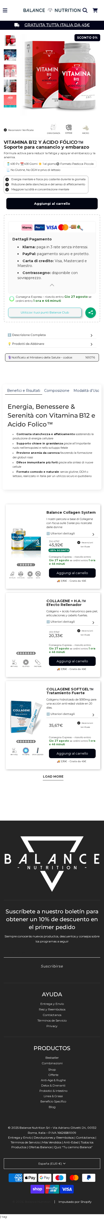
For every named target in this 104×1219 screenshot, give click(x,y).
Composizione (56, 390)
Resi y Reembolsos (52, 1009)
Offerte (53, 1075)
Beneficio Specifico (53, 1101)
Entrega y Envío (52, 1004)
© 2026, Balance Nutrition (31, 1202)
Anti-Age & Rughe (53, 1080)
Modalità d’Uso (86, 390)
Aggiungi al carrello (52, 203)
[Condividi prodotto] (90, 312)
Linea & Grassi (53, 1096)
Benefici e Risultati (23, 390)
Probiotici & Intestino (53, 1091)
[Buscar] (85, 10)
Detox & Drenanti (53, 1085)
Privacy (52, 1026)
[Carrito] (95, 10)
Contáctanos (52, 1015)
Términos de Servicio (52, 1020)
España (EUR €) (50, 1163)
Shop (52, 1069)
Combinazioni (52, 1063)
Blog (52, 1107)
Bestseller (52, 1057)
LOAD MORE (53, 776)
